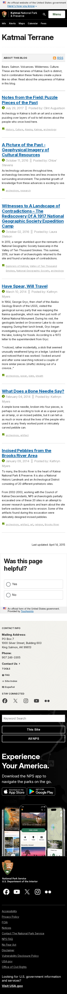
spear (23, 375)
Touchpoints (27, 611)
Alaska (29, 129)
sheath (39, 375)
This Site (33, 729)
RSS (60, 58)
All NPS (33, 738)
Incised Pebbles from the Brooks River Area (26, 453)
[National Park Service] (4, 14)
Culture (19, 129)
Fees (43, 23)
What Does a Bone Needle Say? (33, 391)
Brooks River (52, 524)
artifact (24, 435)
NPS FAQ (7, 939)
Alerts (12, 23)
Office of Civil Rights (14, 966)
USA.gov (7, 961)
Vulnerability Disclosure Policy (20, 955)
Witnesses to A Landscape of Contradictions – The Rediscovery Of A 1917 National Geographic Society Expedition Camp (33, 215)
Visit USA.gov (12, 986)
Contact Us (10, 663)
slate (31, 375)
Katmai (38, 129)
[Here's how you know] (33, 4)
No (14, 595)
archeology (49, 129)
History (10, 129)
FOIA (5, 922)
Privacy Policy (10, 916)
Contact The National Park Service (23, 933)
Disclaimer (8, 950)
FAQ (7, 674)
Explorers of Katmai (17, 266)
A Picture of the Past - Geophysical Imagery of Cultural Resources (25, 149)
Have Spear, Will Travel (24, 286)
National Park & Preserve (24, 14)
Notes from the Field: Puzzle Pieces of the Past (30, 100)
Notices (6, 927)
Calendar (33, 23)
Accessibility (9, 911)
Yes (14, 584)
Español (9, 686)
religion (39, 524)
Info (4, 23)
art (31, 524)
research (25, 190)
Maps (22, 23)
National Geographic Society (32, 270)
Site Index (10, 681)
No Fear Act (9, 944)
